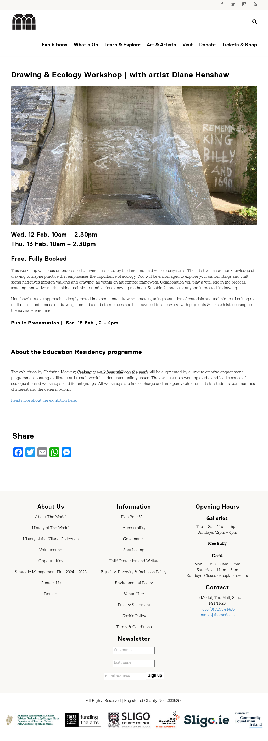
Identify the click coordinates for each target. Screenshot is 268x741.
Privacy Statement (134, 606)
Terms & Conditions (134, 628)
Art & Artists (161, 44)
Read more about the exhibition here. (44, 401)
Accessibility (134, 529)
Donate (207, 44)
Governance (134, 540)
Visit (187, 44)
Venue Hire (134, 595)
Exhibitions (55, 44)
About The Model (50, 518)
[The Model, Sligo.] (24, 22)
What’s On (86, 44)
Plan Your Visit (134, 518)
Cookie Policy (134, 617)
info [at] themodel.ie (217, 616)
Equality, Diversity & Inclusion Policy (134, 573)
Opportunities (50, 562)
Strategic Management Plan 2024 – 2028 (51, 573)
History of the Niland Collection (51, 540)
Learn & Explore (122, 44)
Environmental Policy (134, 584)
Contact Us (51, 584)
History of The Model (50, 529)
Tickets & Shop (239, 44)
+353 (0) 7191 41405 (217, 610)
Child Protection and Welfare (134, 562)
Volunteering (50, 551)
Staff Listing (133, 551)
